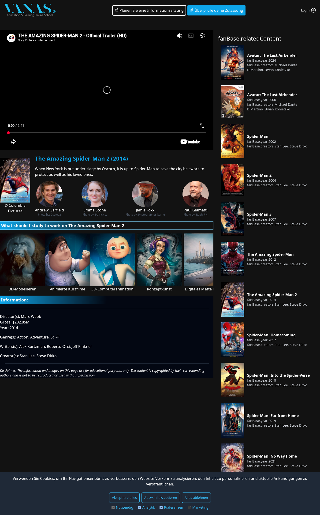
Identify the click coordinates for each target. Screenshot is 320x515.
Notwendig (124, 507)
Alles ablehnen (196, 497)
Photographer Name (151, 215)
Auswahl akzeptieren (160, 497)
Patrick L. (101, 215)
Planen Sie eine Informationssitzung (151, 10)
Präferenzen (173, 507)
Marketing (200, 507)
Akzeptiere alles (124, 497)
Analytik (148, 507)
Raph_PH (202, 215)
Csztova (56, 215)
